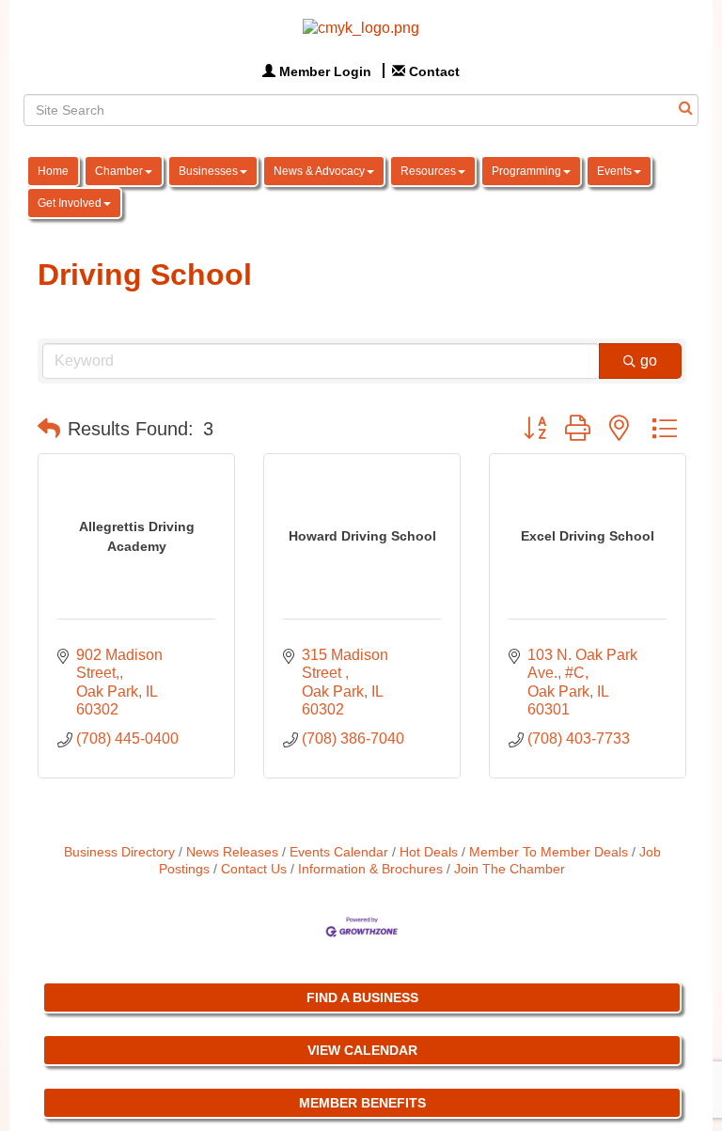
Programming (526, 171)
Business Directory (119, 852)
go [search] (648, 361)
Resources (428, 171)
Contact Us (254, 869)
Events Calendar (339, 852)
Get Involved (70, 203)
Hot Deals (429, 852)
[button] (49, 429)
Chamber (119, 171)
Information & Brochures (370, 869)
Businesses (208, 171)
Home (53, 171)
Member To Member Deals (548, 852)
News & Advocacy (319, 171)
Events (614, 171)
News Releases (232, 852)
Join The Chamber (509, 869)
